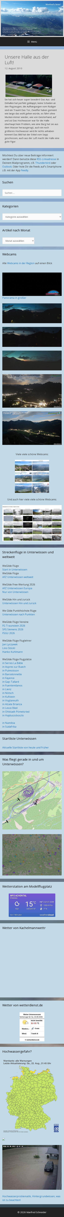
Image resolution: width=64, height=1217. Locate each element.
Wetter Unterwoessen (32, 1014)
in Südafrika (9, 726)
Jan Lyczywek (10, 644)
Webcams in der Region (21, 263)
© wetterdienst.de (32, 1040)
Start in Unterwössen (14, 569)
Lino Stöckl (8, 648)
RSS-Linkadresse (46, 159)
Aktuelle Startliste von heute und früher (25, 747)
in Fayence (8, 678)
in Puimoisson (10, 670)
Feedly (24, 170)
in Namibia (8, 723)
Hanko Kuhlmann (12, 652)
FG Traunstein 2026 (13, 625)
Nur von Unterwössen (15, 592)
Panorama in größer (14, 297)
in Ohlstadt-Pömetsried (15, 711)
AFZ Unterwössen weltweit (17, 577)
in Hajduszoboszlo (13, 715)
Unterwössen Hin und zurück (19, 603)
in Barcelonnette (12, 674)
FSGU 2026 (8, 633)
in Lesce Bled (9, 708)
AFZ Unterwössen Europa (17, 588)
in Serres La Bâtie (12, 663)
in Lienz (6, 689)
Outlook (7, 166)
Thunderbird (42, 163)
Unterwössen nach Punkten (18, 614)
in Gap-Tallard (10, 681)
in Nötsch (8, 693)
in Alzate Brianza (12, 704)
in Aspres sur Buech (14, 666)
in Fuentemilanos (12, 685)
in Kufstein (8, 696)
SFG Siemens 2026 (12, 629)
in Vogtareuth (10, 700)
